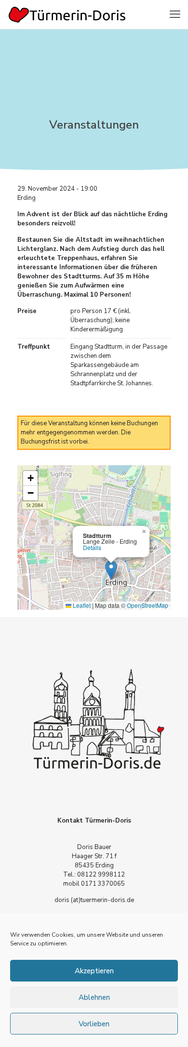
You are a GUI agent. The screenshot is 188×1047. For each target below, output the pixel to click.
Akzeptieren (94, 971)
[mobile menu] (175, 14)
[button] (111, 570)
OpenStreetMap (147, 605)
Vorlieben (94, 1024)
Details (92, 547)
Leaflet (81, 605)
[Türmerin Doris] (67, 14)
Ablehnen (94, 997)
